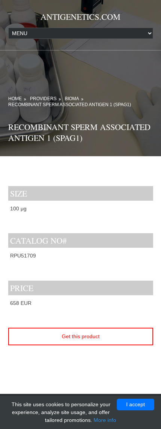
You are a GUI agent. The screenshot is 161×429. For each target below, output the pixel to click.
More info (105, 420)
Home (15, 98)
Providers (43, 98)
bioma (72, 98)
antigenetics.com (80, 16)
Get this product (81, 336)
